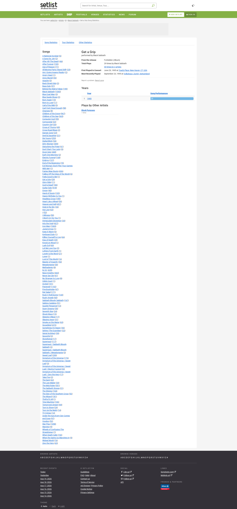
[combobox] (119, 5)
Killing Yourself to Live (51, 237)
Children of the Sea (50, 116)
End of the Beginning (51, 163)
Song (51, 42)
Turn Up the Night (49, 410)
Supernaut (46, 341)
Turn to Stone (48, 407)
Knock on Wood (49, 243)
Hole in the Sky (48, 207)
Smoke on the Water (50, 322)
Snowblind (46, 325)
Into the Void (47, 223)
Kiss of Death (48, 240)
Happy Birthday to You (52, 196)
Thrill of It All (47, 399)
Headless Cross (49, 199)
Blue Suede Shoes (49, 97)
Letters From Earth (50, 251)
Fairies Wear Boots (50, 171)
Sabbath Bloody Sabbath (53, 300)
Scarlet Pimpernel (49, 306)
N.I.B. (44, 270)
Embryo (45, 160)
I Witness (46, 215)
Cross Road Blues (49, 130)
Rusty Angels (47, 298)
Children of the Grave (51, 113)
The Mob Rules (48, 385)
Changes (46, 111)
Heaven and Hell (49, 204)
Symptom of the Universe (53, 358)
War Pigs (46, 424)
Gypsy (45, 190)
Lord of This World (50, 259)
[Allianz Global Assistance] (165, 487)
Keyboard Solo (48, 234)
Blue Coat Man (48, 94)
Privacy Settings (87, 492)
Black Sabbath (48, 92)
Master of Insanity (50, 262)
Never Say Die (48, 276)
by (112, 67)
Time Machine (48, 402)
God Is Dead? (48, 185)
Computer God (48, 119)
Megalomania (48, 265)
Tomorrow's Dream (50, 405)
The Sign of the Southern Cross (55, 394)
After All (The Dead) (50, 61)
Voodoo (45, 421)
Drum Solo (46, 152)
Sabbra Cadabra (49, 303)
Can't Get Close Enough (52, 108)
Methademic (47, 267)
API (122, 482)
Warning (46, 427)
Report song (99, 80)
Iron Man (46, 226)
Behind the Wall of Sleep (52, 89)
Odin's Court (47, 281)
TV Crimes (46, 413)
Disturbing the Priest (51, 146)
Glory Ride (46, 182)
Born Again (47, 100)
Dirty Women (47, 144)
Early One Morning (50, 155)
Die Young (46, 138)
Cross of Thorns (49, 127)
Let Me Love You (49, 248)
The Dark (46, 380)
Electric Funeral (48, 157)
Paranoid (46, 287)
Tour (68, 42)
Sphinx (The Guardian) (51, 330)
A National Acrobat (50, 56)
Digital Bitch (47, 141)
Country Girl (47, 124)
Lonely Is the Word (50, 254)
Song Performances (159, 93)
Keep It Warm (48, 232)
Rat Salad (46, 292)
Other (85, 42)
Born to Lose (47, 102)
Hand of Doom (48, 193)
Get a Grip (46, 179)
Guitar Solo (47, 188)
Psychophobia (48, 289)
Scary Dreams (48, 309)
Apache (45, 81)
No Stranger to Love (50, 278)
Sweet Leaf (47, 355)
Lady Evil (46, 245)
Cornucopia (47, 122)
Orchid (45, 284)
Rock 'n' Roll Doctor (50, 295)
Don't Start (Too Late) (51, 149)
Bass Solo (46, 86)
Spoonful (46, 336)
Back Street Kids (49, 83)
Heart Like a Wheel (50, 201)
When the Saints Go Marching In (56, 438)
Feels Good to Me (49, 177)
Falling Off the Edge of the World (56, 174)
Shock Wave (47, 314)
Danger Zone (47, 133)
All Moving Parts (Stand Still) (54, 70)
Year (89, 93)
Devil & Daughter (49, 135)
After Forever (47, 64)
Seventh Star (47, 311)
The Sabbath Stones (51, 388)
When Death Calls (49, 435)
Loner (44, 256)
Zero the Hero (48, 443)
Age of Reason (48, 67)
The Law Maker (48, 383)
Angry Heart (47, 75)
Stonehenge (47, 339)
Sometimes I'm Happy (51, 328)
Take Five (46, 377)
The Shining (47, 391)
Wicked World (48, 440)
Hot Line (46, 210)
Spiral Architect (48, 333)
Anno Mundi (47, 78)
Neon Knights (48, 273)
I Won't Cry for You (50, 218)
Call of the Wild (48, 105)
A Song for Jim (48, 59)
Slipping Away (48, 320)
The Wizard (47, 396)
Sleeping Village (49, 317)
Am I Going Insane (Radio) (53, 72)
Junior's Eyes (47, 229)
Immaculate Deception (51, 221)
